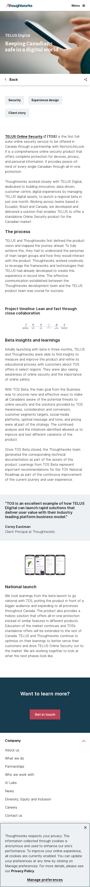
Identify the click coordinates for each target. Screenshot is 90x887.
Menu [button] (76, 5)
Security (14, 100)
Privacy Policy (22, 871)
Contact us (13, 815)
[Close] (85, 827)
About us (12, 750)
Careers (11, 807)
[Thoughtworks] (19, 6)
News (9, 791)
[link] (45, 714)
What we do (14, 758)
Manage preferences (45, 880)
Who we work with (19, 774)
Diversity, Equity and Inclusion (28, 799)
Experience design (45, 100)
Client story (17, 113)
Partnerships (14, 766)
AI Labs (11, 783)
